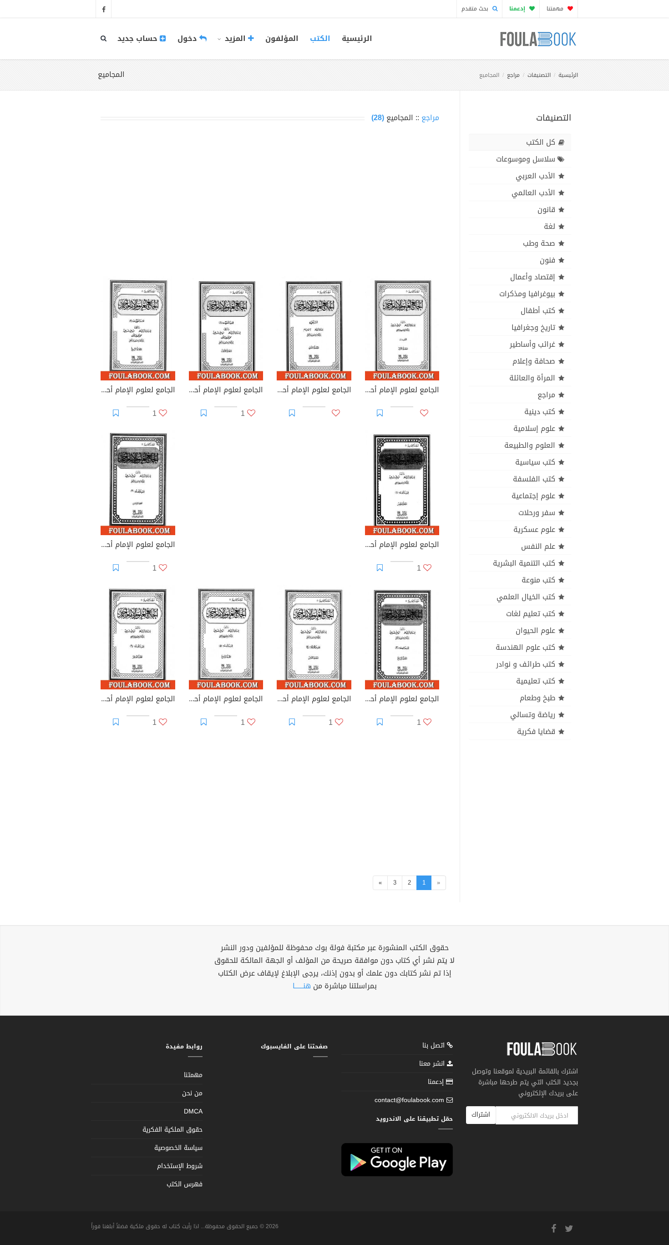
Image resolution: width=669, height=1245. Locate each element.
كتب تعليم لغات (530, 614)
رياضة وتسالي (532, 715)
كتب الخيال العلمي (526, 597)
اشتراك (480, 1114)
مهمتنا (556, 9)
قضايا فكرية (536, 731)
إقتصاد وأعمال (532, 277)
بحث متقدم (475, 9)
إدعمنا (437, 1082)
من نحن (192, 1093)
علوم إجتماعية (533, 496)
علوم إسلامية (534, 428)
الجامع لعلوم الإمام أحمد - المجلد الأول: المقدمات (402, 391)
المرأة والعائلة (532, 378)
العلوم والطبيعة (529, 445)
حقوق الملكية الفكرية (172, 1130)
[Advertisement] (270, 201)
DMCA (193, 1111)
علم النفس (538, 546)
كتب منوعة (538, 580)
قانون (546, 209)
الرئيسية (357, 38)
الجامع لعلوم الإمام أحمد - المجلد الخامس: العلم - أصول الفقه (402, 546)
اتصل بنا (434, 1046)
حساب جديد (138, 38)
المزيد (235, 38)
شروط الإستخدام (180, 1166)
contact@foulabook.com (409, 1100)
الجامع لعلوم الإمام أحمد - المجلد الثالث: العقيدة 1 (226, 391)
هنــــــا (302, 986)
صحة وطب (539, 243)
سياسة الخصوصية (178, 1148)
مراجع (513, 75)
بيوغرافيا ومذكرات (527, 294)
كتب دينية (539, 412)
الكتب (320, 38)
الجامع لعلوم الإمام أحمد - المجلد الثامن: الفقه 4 (314, 700)
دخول (188, 38)
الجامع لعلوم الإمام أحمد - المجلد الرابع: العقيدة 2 (138, 391)
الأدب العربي (535, 176)
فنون (547, 260)
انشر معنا (433, 1064)
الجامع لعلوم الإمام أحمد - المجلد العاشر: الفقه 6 (138, 700)
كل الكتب (540, 142)
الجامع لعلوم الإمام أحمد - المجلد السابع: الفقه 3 (402, 700)
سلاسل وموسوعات (525, 159)
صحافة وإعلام (533, 361)
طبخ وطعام (537, 698)
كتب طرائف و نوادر (525, 664)
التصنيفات (539, 75)
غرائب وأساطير (532, 344)
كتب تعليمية (535, 681)
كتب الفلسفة (534, 479)
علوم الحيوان (535, 630)
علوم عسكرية (534, 529)
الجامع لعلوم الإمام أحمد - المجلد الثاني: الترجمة (314, 391)
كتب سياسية (535, 462)
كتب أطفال (538, 311)
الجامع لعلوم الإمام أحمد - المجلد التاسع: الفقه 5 (226, 700)
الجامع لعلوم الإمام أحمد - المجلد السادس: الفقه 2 (138, 546)
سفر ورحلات (536, 513)
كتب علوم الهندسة (525, 647)
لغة (549, 226)
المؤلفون (282, 38)
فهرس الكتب (185, 1184)
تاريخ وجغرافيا (533, 327)
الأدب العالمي (533, 193)
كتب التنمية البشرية (524, 563)
